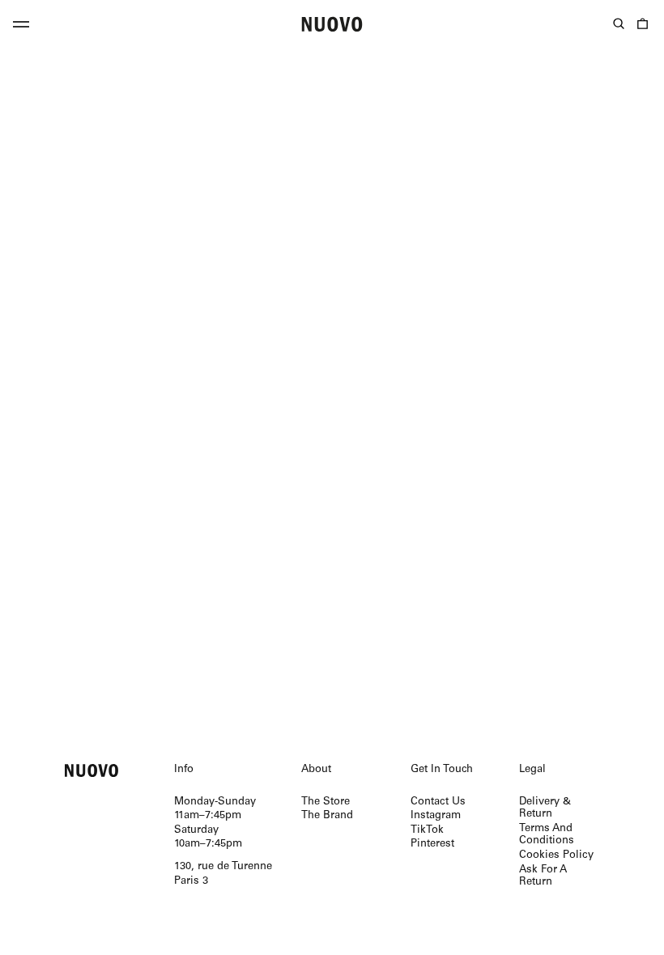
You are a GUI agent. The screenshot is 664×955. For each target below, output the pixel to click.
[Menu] (21, 26)
